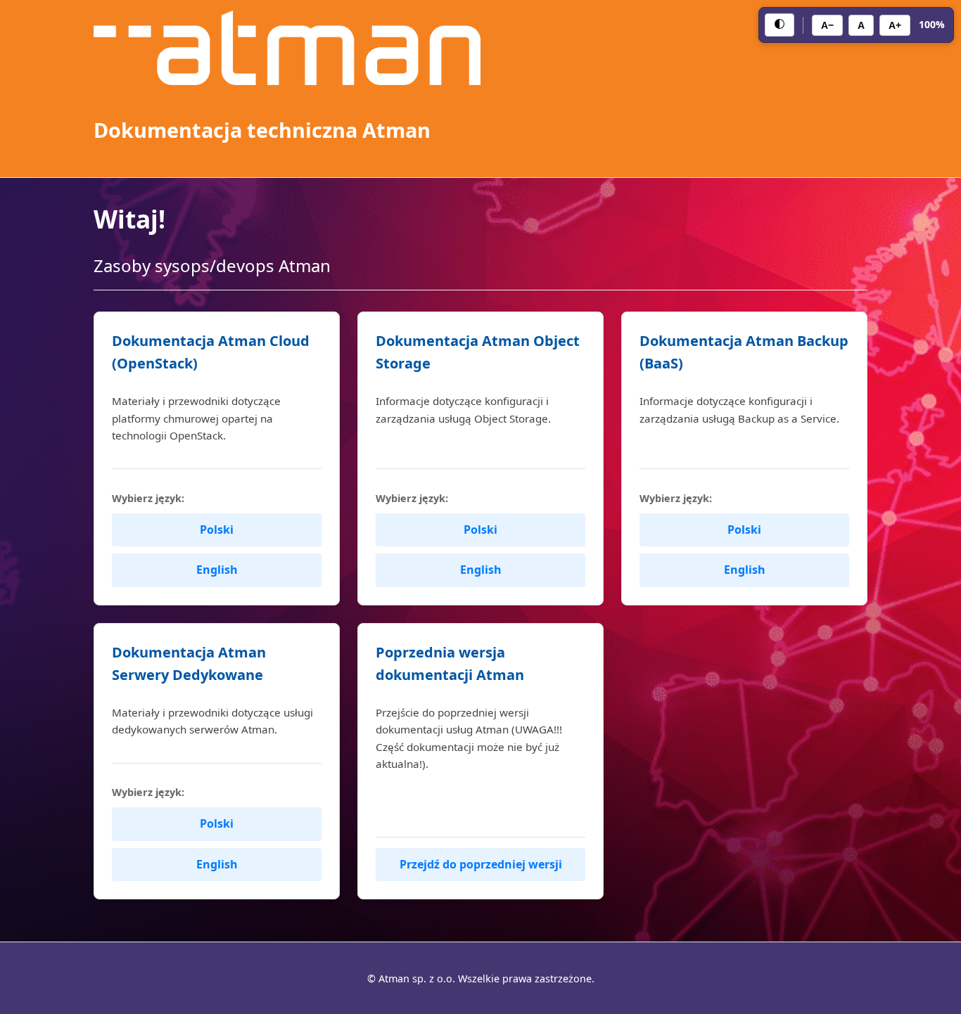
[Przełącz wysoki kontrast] (779, 25)
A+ (895, 25)
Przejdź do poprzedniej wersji (481, 864)
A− (827, 25)
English (217, 569)
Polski (217, 529)
